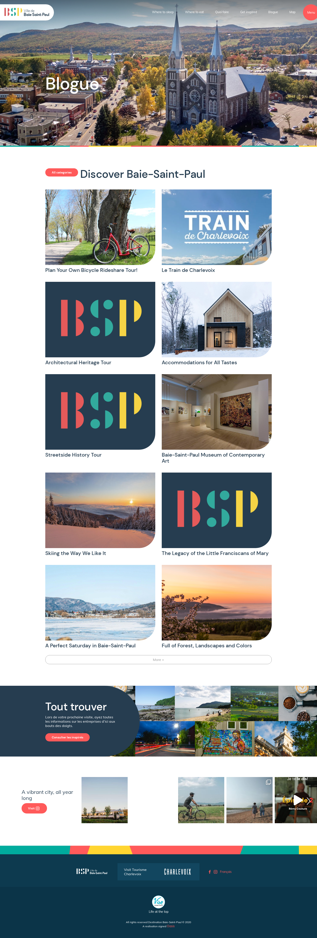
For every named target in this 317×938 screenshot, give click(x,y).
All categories (62, 172)
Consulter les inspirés (67, 737)
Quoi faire (222, 12)
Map (292, 12)
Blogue (273, 12)
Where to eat (194, 12)
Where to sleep (163, 12)
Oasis (171, 926)
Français (226, 872)
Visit (31, 808)
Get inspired (248, 12)
